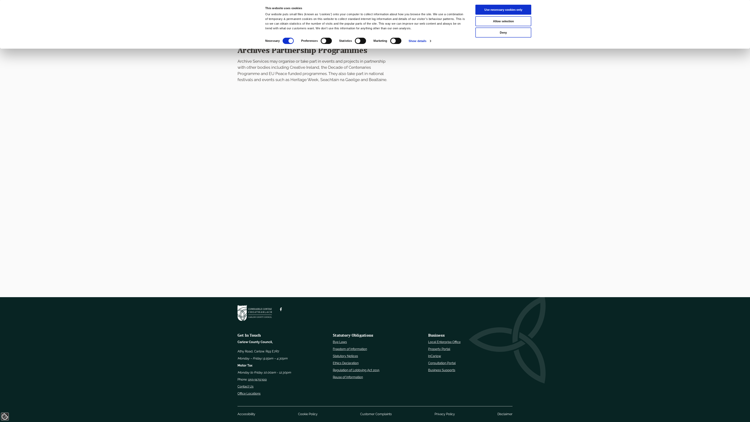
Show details (417, 41)
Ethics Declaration (346, 363)
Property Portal (439, 349)
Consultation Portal (442, 363)
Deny (503, 32)
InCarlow (434, 356)
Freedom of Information (350, 349)
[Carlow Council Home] (255, 313)
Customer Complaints (376, 414)
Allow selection (503, 21)
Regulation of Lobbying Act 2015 (356, 370)
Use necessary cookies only (503, 9)
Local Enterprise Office (444, 342)
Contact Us (246, 386)
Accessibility (246, 414)
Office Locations (249, 393)
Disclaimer (504, 414)
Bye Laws (340, 342)
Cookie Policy (308, 414)
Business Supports (441, 370)
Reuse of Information (348, 377)
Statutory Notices (345, 356)
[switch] (326, 41)
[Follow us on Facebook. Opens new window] (281, 309)
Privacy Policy (445, 414)
